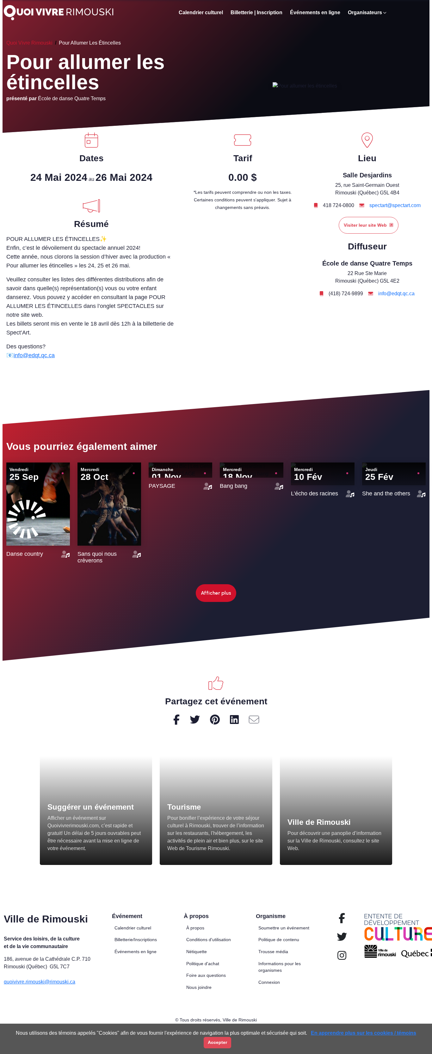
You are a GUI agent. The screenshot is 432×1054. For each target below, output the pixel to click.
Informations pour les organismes (279, 967)
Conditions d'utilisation (208, 939)
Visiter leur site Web (365, 225)
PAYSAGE (162, 486)
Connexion (269, 982)
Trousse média (273, 951)
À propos (195, 927)
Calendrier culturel (201, 12)
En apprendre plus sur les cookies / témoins (363, 1033)
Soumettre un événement (283, 927)
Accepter (217, 1042)
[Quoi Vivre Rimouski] (61, 12)
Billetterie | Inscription (256, 12)
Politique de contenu (278, 939)
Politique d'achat (202, 963)
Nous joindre (199, 987)
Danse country (24, 554)
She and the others (386, 493)
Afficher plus (216, 593)
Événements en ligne (315, 12)
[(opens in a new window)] (216, 810)
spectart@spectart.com (395, 205)
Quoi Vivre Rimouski (29, 43)
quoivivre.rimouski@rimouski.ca (39, 981)
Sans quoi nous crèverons (97, 557)
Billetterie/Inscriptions (135, 939)
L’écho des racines (314, 493)
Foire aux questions (206, 975)
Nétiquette (196, 951)
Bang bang (233, 486)
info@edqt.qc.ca (34, 355)
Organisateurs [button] (365, 12)
